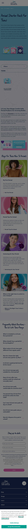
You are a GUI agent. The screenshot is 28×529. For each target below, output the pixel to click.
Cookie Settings (14, 522)
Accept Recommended (14, 526)
